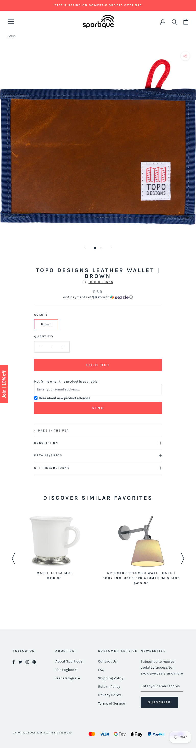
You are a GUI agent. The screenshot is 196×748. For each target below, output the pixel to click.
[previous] (5, 147)
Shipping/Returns (52, 468)
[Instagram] (27, 662)
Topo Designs (101, 282)
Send (98, 408)
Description (46, 443)
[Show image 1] (95, 248)
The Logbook (65, 670)
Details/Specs (48, 455)
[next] (190, 147)
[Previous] (85, 248)
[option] (54, 548)
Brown (46, 324)
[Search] (174, 21)
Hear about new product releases (64, 398)
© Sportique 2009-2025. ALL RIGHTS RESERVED (42, 732)
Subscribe (159, 702)
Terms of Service (111, 703)
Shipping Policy (111, 678)
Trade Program (67, 678)
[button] (98, 297)
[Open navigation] (11, 21)
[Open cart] (185, 21)
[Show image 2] (101, 248)
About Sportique (68, 661)
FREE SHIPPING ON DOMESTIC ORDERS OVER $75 (98, 5)
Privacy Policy (109, 695)
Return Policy (109, 686)
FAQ (101, 670)
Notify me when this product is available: (66, 381)
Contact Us (107, 661)
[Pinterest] (34, 662)
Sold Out (98, 365)
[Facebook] (13, 662)
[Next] (111, 248)
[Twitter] (20, 662)
